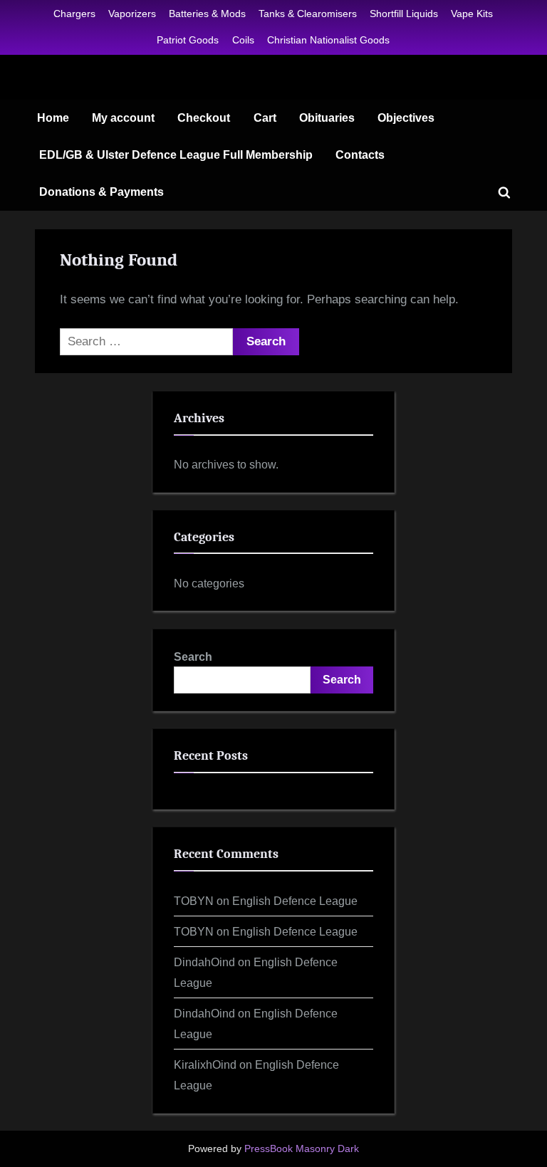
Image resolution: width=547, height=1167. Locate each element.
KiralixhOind (205, 1064)
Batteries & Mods (207, 13)
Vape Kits (472, 13)
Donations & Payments (101, 191)
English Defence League (295, 900)
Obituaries (327, 117)
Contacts (360, 154)
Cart (265, 117)
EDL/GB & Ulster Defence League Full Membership (176, 154)
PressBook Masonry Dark (301, 1149)
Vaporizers (132, 13)
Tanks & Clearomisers (308, 13)
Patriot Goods (188, 40)
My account (123, 117)
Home (53, 117)
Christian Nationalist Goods (328, 40)
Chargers (74, 13)
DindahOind (204, 962)
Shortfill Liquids (404, 13)
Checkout (203, 117)
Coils (243, 40)
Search (193, 656)
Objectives (405, 117)
